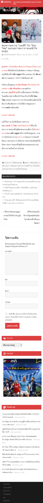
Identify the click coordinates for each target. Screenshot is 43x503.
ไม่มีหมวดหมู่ (17, 163)
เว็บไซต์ (7, 302)
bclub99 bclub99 (9, 55)
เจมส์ (8, 125)
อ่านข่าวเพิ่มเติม (8, 115)
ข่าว (14, 78)
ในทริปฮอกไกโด (24, 125)
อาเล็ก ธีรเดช (21, 85)
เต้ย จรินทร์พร (15, 88)
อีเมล (7, 291)
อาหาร (19, 137)
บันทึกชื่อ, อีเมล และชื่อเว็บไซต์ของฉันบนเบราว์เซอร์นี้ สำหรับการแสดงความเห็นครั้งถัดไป (21, 317)
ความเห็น (8, 251)
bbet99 (5, 67)
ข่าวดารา (7, 163)
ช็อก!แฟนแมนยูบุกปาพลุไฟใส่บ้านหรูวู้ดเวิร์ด (12, 215)
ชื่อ (6, 279)
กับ (11, 125)
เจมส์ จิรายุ (13, 92)
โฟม (15, 125)
